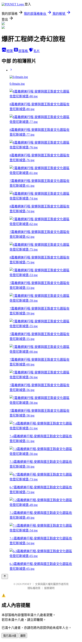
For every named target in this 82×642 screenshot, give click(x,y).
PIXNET (26, 584)
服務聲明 (49, 588)
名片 (36, 51)
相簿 (10, 51)
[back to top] (5, 576)
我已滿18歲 (9, 635)
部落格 (23, 51)
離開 (22, 635)
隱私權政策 (33, 588)
